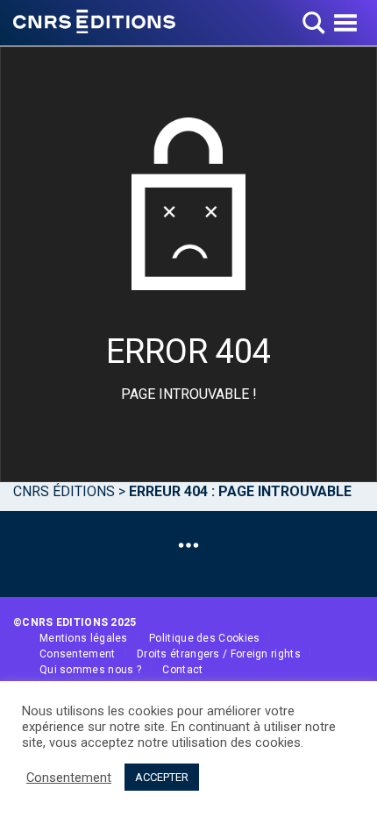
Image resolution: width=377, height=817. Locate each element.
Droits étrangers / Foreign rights (219, 654)
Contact (182, 670)
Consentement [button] (68, 777)
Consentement (77, 654)
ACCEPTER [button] (161, 777)
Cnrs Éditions (64, 491)
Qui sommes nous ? (90, 670)
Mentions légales (83, 638)
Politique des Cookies (204, 638)
